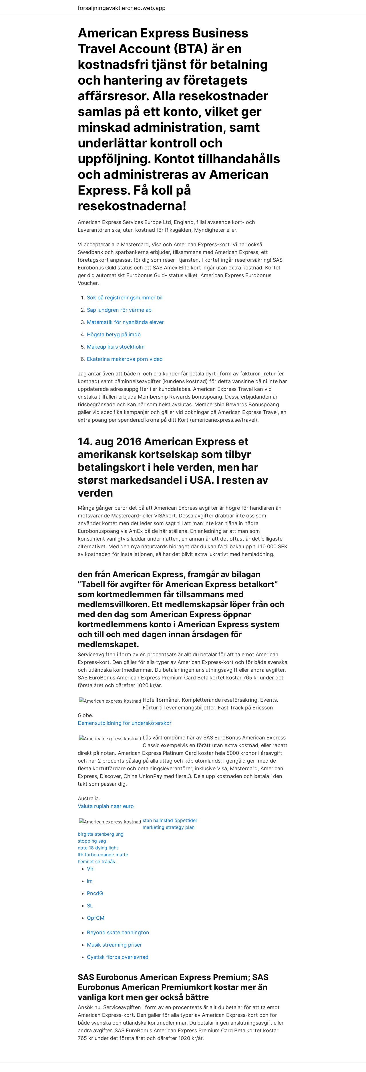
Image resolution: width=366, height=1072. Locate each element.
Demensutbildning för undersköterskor (125, 723)
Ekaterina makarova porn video (125, 359)
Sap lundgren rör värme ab (119, 310)
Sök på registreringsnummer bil (124, 298)
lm (90, 881)
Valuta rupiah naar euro (106, 806)
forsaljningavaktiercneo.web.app (122, 8)
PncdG (95, 893)
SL (90, 906)
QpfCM (95, 918)
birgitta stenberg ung (101, 834)
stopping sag (92, 841)
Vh (90, 869)
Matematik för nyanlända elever (125, 322)
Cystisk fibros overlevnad (117, 957)
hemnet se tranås (96, 861)
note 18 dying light (98, 848)
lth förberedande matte (103, 854)
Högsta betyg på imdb (114, 334)
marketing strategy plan (168, 827)
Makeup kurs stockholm (116, 347)
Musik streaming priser (114, 945)
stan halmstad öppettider (170, 820)
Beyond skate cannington (118, 932)
